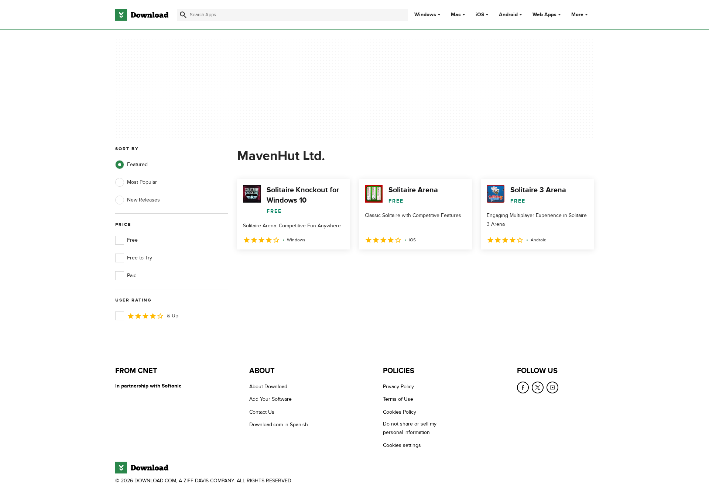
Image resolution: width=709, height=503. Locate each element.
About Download (268, 386)
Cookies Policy (399, 412)
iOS (480, 14)
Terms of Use (398, 399)
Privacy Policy (398, 386)
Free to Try (139, 258)
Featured (137, 164)
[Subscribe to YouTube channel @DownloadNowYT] (552, 387)
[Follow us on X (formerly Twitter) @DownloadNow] (538, 387)
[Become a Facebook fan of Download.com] (523, 387)
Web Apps (544, 14)
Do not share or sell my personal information (409, 428)
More (577, 14)
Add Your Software (270, 399)
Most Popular (142, 182)
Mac (456, 14)
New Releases (143, 200)
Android (508, 14)
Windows (425, 14)
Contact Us (261, 412)
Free (132, 240)
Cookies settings (402, 445)
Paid (132, 275)
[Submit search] (183, 15)
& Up (172, 316)
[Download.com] (141, 15)
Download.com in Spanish (278, 424)
